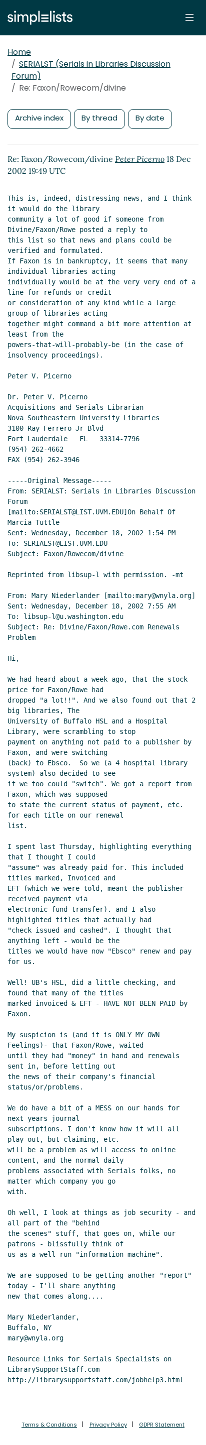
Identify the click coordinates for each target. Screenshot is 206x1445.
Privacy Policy (108, 1425)
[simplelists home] (38, 17)
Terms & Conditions (49, 1425)
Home (19, 52)
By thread (100, 118)
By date (150, 118)
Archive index (39, 118)
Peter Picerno (139, 159)
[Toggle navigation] (189, 17)
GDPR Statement (161, 1425)
